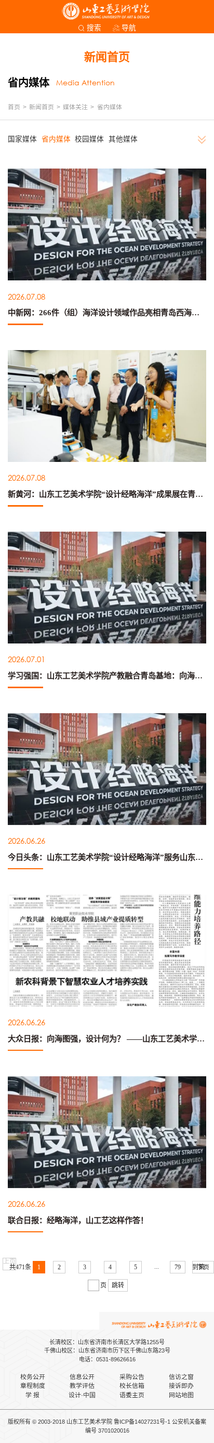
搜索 (94, 28)
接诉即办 (181, 1385)
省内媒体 (109, 107)
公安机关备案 (189, 1422)
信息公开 (82, 1377)
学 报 (32, 1395)
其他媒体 (123, 139)
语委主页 (131, 1395)
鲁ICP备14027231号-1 (142, 1422)
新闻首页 (41, 107)
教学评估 (82, 1385)
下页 (203, 1267)
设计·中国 (82, 1395)
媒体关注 (75, 107)
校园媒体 (89, 139)
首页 (14, 107)
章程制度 (32, 1385)
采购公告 (131, 1377)
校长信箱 (131, 1385)
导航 (129, 28)
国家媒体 (22, 139)
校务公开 (32, 1377)
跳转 (118, 1285)
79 (178, 1267)
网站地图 (181, 1395)
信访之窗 (181, 1377)
